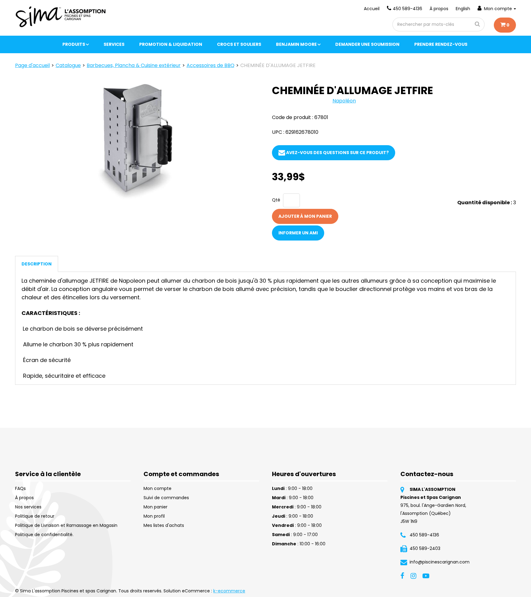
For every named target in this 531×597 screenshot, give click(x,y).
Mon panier (155, 507)
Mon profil (154, 516)
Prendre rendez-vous (440, 44)
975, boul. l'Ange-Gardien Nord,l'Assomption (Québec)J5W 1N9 (433, 513)
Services (114, 44)
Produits (73, 44)
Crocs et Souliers (239, 44)
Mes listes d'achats (164, 525)
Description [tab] (37, 264)
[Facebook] (402, 575)
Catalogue (68, 65)
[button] (505, 25)
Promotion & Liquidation (170, 44)
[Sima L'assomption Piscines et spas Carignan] (61, 16)
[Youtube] (426, 575)
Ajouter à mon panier (305, 216)
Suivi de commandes (166, 498)
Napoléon (344, 100)
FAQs (20, 488)
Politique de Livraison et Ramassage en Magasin (66, 525)
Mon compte (498, 9)
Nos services (28, 507)
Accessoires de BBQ (210, 65)
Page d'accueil (32, 65)
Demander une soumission (367, 44)
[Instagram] (413, 575)
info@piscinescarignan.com (440, 562)
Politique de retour (34, 516)
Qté (276, 200)
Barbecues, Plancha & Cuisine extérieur (134, 65)
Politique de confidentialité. (44, 534)
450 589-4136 (407, 9)
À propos (439, 9)
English (463, 9)
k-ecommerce (229, 591)
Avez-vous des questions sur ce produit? (337, 152)
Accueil (372, 9)
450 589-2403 (425, 548)
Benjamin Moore (296, 44)
